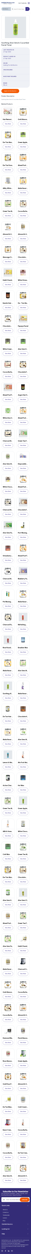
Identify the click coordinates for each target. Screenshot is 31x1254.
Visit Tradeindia (22, 3)
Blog (4, 1220)
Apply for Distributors (10, 91)
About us (5, 1209)
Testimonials (6, 1215)
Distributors (6, 8)
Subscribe (24, 1199)
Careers (5, 1218)
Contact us (6, 1212)
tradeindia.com (23, 1244)
